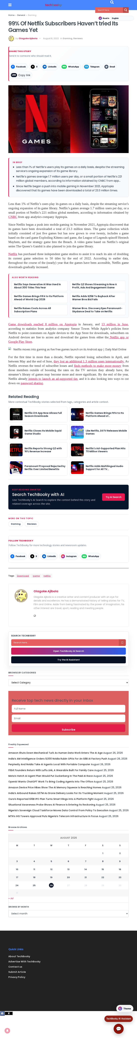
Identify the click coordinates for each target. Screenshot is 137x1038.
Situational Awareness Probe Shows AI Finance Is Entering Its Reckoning (51, 804)
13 (68, 869)
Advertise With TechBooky (24, 961)
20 (68, 877)
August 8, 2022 (51, 38)
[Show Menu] (10, 5)
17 (17, 877)
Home (11, 15)
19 (51, 877)
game (36, 575)
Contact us (15, 966)
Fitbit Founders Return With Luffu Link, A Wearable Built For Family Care (51, 770)
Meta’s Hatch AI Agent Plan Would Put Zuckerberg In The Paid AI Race (50, 776)
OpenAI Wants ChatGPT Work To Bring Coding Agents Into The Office (50, 781)
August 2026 (68, 837)
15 (103, 869)
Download (23, 575)
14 (85, 869)
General (21, 15)
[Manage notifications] (7, 1030)
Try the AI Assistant (68, 659)
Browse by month (19, 906)
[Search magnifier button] (126, 10)
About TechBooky (19, 956)
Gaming (32, 15)
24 (17, 885)
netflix (47, 575)
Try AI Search (113, 497)
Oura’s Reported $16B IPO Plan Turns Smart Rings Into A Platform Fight (51, 799)
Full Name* (68, 709)
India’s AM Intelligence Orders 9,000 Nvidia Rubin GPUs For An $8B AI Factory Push (57, 758)
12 (51, 869)
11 (34, 869)
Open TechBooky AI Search (68, 651)
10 (17, 869)
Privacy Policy (16, 977)
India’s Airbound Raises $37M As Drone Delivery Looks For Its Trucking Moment (55, 793)
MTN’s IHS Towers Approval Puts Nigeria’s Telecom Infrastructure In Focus (53, 816)
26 (51, 885)
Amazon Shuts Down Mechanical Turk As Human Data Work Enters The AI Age (55, 752)
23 (120, 877)
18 (34, 877)
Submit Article (17, 972)
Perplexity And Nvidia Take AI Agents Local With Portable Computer (49, 764)
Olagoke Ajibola (28, 38)
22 (102, 877)
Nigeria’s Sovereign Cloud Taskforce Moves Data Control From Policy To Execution (58, 810)
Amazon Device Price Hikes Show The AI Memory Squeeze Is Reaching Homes (54, 787)
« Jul (11, 898)
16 (120, 869)
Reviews (78, 38)
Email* (68, 718)
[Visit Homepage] (53, 5)
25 (34, 885)
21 (86, 877)
